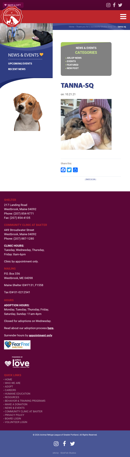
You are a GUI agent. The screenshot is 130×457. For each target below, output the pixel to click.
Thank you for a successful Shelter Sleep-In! (96, 26)
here (50, 328)
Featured (72, 64)
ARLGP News (74, 57)
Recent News (17, 69)
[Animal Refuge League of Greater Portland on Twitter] (120, 5)
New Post (73, 68)
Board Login (13, 418)
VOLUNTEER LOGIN (16, 422)
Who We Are (12, 383)
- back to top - (90, 179)
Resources (12, 397)
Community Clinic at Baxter (23, 411)
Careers (10, 390)
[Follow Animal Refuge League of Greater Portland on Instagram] (108, 5)
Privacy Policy (14, 415)
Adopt (9, 386)
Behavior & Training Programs (25, 400)
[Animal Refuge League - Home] (12, 16)
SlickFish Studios (68, 452)
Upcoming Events (20, 63)
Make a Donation (16, 404)
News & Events (15, 407)
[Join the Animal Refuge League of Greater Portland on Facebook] (114, 5)
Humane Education (17, 393)
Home (71, 26)
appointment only (40, 335)
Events (71, 61)
